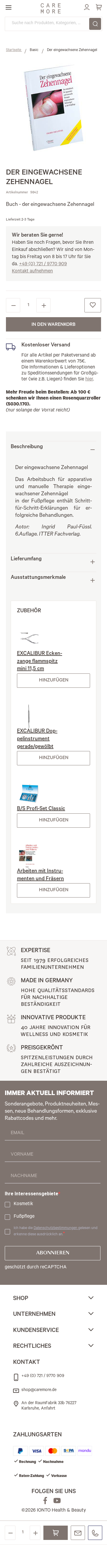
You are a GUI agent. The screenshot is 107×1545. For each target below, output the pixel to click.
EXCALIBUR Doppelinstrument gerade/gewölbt (37, 739)
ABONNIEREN (52, 1253)
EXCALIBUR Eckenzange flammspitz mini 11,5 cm (39, 661)
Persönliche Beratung (78, 1533)
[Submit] (95, 24)
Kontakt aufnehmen (32, 271)
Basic (34, 50)
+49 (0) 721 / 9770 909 (43, 264)
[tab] (53, 449)
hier (89, 379)
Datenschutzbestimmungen (56, 1228)
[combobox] (53, 24)
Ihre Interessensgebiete (31, 1193)
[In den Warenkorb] (55, 1533)
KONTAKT (26, 1363)
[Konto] (86, 6)
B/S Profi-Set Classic (41, 809)
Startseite (14, 50)
